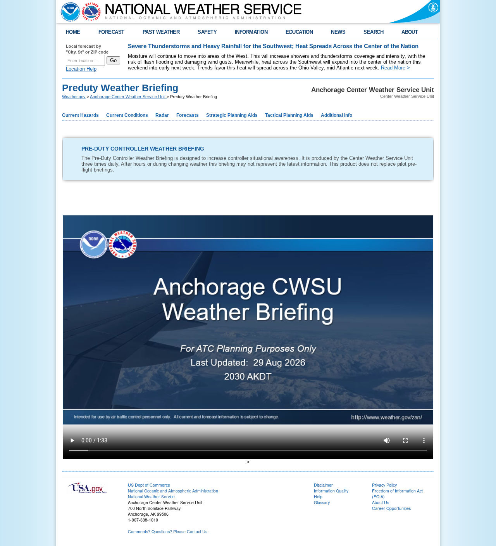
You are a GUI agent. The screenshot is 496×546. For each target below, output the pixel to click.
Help (318, 496)
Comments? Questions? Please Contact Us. (168, 531)
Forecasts (187, 115)
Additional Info (336, 115)
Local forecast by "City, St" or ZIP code (87, 49)
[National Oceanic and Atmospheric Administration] (68, 11)
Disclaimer (323, 485)
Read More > (395, 68)
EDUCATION (299, 32)
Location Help (81, 69)
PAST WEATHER (161, 32)
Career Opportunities (391, 508)
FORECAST (111, 32)
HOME (73, 32)
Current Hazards (80, 115)
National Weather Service (151, 496)
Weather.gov (74, 96)
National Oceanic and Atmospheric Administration (173, 491)
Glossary (322, 502)
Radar (162, 115)
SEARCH (373, 32)
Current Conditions (127, 115)
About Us (380, 502)
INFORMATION (251, 32)
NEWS (338, 32)
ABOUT (409, 32)
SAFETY (207, 32)
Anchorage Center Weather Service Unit (128, 96)
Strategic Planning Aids (232, 115)
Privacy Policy (384, 485)
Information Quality (331, 491)
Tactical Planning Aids (289, 115)
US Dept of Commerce (149, 485)
